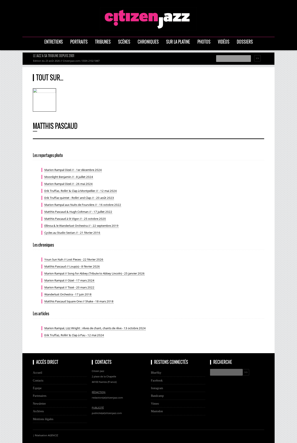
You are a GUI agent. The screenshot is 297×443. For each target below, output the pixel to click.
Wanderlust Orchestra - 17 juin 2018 (68, 294)
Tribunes (103, 41)
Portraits (79, 41)
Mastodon (157, 411)
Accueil (37, 372)
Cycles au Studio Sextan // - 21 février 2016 (72, 233)
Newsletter (39, 403)
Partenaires (39, 395)
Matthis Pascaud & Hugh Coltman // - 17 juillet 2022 (78, 212)
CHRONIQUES (148, 41)
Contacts (38, 380)
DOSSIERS (245, 41)
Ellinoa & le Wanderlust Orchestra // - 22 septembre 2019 (81, 226)
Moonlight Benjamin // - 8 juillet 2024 (68, 177)
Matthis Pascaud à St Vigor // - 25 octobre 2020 (75, 219)
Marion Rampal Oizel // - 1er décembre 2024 (73, 170)
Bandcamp (157, 395)
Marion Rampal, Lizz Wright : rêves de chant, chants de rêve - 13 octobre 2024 (95, 328)
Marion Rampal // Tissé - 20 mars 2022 (69, 287)
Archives (38, 411)
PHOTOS (203, 41)
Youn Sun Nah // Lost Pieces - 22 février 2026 (73, 259)
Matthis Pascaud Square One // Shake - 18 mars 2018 (78, 301)
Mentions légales (43, 419)
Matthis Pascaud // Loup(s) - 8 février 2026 (72, 266)
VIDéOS (223, 41)
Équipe (37, 388)
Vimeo (155, 403)
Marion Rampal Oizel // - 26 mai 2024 (68, 184)
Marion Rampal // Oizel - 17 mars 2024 (69, 280)
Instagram (157, 388)
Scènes (124, 41)
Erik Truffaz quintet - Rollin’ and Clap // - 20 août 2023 (79, 198)
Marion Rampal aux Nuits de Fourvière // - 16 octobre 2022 (82, 205)
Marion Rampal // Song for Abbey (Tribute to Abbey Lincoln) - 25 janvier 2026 (94, 273)
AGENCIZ (53, 435)
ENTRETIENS (53, 41)
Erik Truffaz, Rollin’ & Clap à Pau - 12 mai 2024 (74, 335)
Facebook (157, 380)
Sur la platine (178, 41)
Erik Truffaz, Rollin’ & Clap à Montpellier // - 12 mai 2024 (80, 191)
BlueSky (156, 372)
